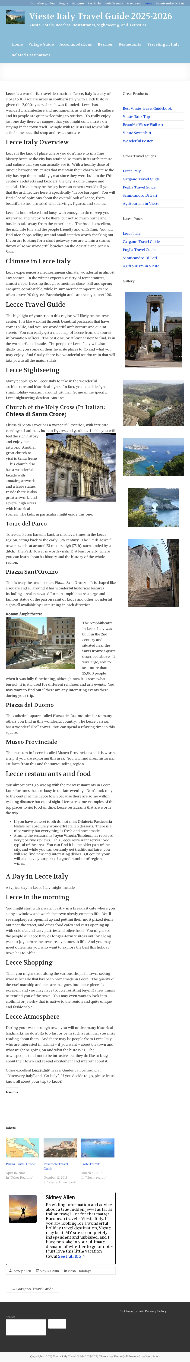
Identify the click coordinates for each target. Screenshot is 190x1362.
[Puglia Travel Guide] (22, 1147)
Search (10, 1317)
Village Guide (41, 44)
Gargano (78, 3)
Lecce (148, 3)
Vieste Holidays (79, 1271)
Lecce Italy (132, 171)
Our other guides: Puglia (49, 3)
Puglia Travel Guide (20, 1164)
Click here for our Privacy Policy (142, 1311)
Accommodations (76, 44)
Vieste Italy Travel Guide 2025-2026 (100, 16)
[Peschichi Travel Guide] (60, 1147)
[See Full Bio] (84, 1256)
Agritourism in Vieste (141, 203)
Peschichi (94, 3)
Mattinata (134, 3)
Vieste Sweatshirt (137, 132)
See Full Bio (69, 1256)
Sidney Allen (22, 1271)
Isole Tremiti (113, 3)
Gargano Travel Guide (32, 1288)
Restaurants (130, 44)
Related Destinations (31, 55)
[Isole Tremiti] (97, 1147)
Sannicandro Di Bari (170, 3)
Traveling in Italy (163, 44)
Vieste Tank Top (136, 116)
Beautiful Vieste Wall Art (143, 124)
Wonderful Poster (138, 141)
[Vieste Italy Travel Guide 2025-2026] (15, 12)
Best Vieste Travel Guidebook (147, 108)
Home (17, 44)
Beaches (105, 44)
